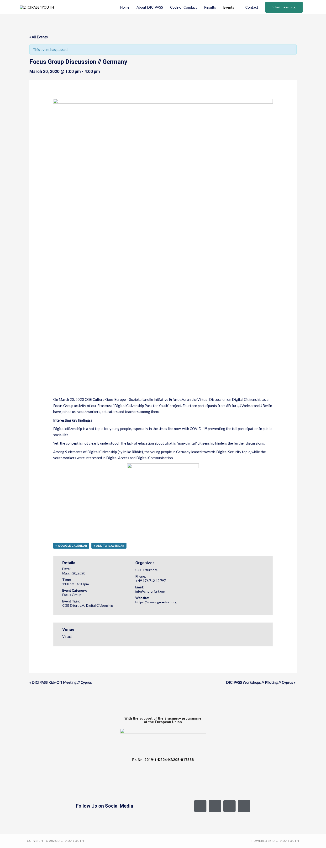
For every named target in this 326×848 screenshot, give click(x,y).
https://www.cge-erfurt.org (156, 602)
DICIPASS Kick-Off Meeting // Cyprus (60, 682)
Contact (251, 7)
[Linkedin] (244, 806)
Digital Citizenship (99, 605)
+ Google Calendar (71, 545)
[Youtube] (229, 806)
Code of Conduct (183, 7)
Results (210, 7)
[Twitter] (215, 806)
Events (228, 7)
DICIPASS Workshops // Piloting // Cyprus (260, 682)
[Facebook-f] (200, 806)
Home (124, 7)
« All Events (38, 37)
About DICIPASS (150, 7)
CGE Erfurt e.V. (73, 605)
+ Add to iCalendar (109, 545)
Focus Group (71, 595)
